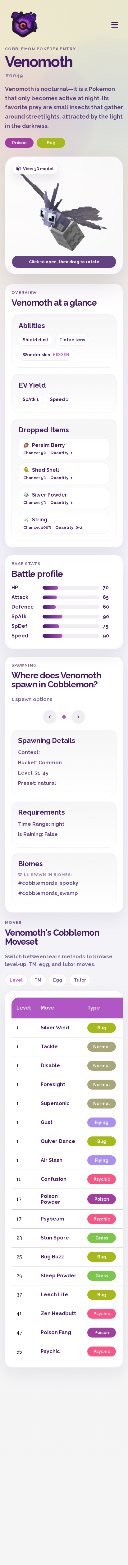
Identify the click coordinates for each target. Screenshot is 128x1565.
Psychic (50, 1351)
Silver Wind (55, 1028)
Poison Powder (50, 1199)
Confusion (53, 1179)
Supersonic (55, 1103)
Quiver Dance (58, 1141)
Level (16, 980)
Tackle (49, 1047)
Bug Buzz (52, 1257)
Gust (47, 1122)
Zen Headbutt (58, 1313)
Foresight (53, 1084)
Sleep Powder (58, 1276)
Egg (57, 980)
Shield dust (35, 339)
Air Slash (51, 1160)
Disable (50, 1065)
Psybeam (52, 1219)
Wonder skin (46, 354)
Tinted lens (72, 339)
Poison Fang (56, 1332)
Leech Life (54, 1294)
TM (37, 980)
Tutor (80, 980)
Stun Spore (55, 1238)
